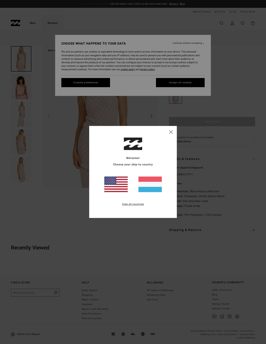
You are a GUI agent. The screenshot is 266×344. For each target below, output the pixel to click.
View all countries (133, 204)
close (171, 132)
